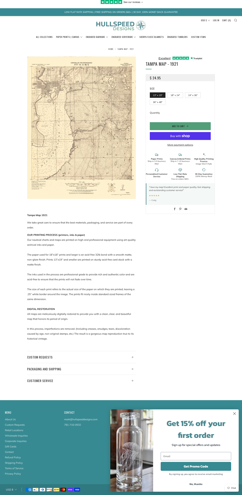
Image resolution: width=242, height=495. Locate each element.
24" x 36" (193, 95)
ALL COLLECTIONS (44, 37)
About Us (10, 419)
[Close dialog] (234, 413)
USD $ (204, 20)
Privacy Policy (13, 473)
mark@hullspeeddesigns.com (80, 419)
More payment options (180, 144)
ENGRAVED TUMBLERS (177, 37)
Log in (216, 20)
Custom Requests (15, 424)
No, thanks (195, 484)
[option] (81, 127)
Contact (9, 452)
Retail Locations (14, 430)
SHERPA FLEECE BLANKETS (151, 37)
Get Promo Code (196, 466)
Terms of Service (14, 468)
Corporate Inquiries (16, 441)
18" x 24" (175, 95)
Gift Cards (10, 446)
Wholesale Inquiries (16, 435)
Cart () (226, 20)
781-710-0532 (72, 424)
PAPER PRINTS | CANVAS (67, 37)
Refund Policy (13, 457)
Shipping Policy (14, 462)
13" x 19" (157, 95)
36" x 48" (157, 102)
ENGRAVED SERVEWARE (122, 37)
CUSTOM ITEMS (198, 37)
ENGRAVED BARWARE (95, 37)
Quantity (155, 112)
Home (110, 49)
